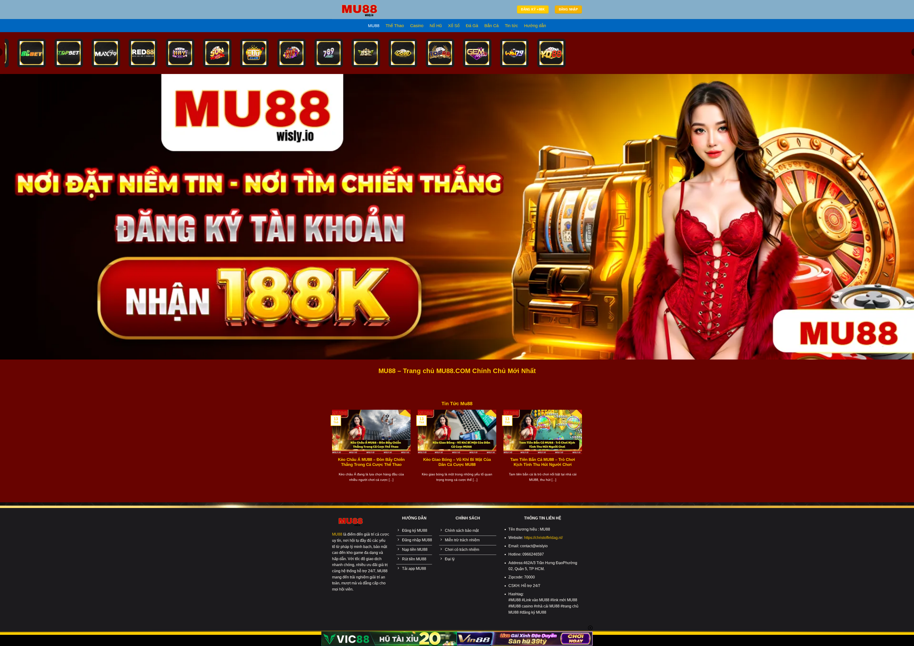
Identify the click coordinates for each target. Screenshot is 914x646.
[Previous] (331, 451)
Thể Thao (395, 25)
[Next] (582, 451)
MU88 (373, 25)
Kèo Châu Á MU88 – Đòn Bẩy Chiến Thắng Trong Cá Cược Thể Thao (371, 462)
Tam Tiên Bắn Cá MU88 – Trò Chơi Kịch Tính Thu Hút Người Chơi (542, 462)
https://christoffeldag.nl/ (543, 538)
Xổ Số (454, 25)
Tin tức (511, 25)
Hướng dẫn (535, 25)
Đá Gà (472, 25)
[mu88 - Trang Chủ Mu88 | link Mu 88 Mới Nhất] (359, 9)
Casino (416, 25)
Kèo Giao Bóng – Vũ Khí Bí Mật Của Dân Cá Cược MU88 (457, 462)
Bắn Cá (491, 25)
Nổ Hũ (436, 25)
